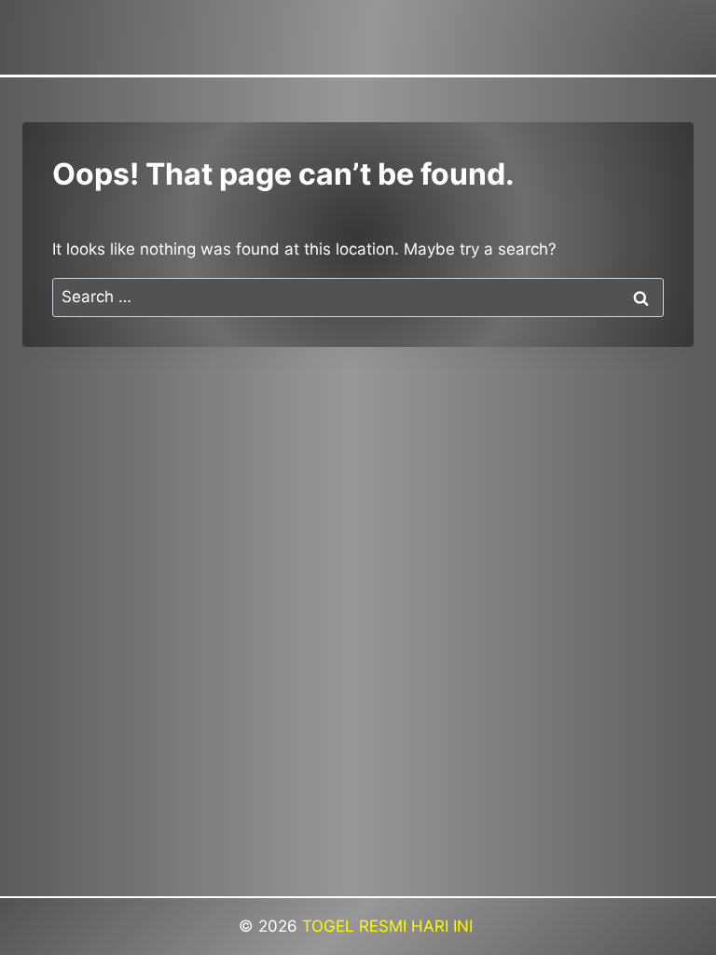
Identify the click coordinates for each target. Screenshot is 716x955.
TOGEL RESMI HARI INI (389, 926)
